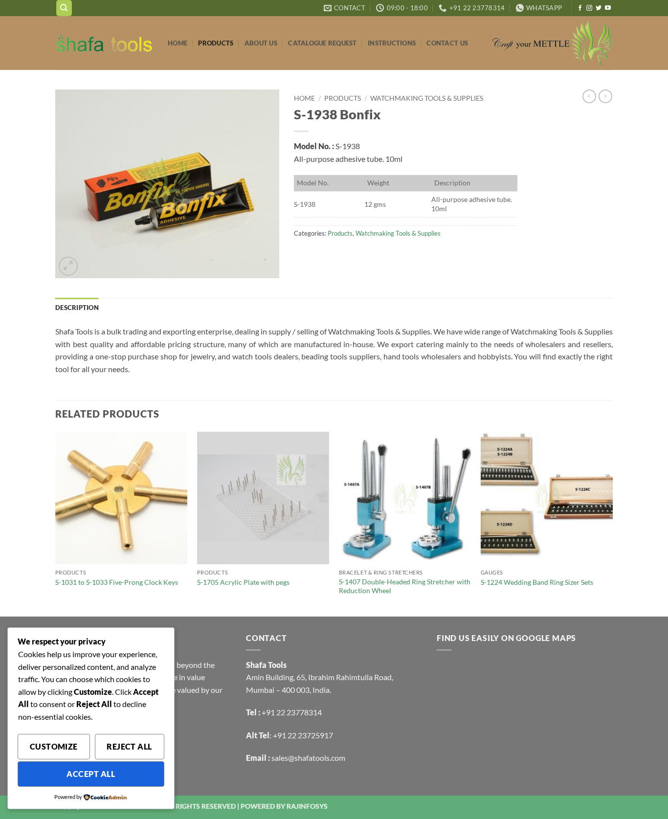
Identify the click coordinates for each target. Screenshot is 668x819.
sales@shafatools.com (308, 757)
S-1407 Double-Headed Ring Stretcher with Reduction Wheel (404, 586)
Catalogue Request (322, 43)
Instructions (392, 43)
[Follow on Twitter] (598, 8)
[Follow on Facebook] (580, 8)
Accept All (91, 774)
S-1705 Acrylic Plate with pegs (243, 582)
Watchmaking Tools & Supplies (426, 98)
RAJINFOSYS (307, 806)
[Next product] (589, 96)
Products (215, 43)
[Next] (612, 523)
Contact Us (447, 43)
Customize (54, 746)
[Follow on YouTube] (608, 8)
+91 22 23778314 (292, 712)
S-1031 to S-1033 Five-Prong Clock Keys (116, 582)
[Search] (64, 8)
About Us (261, 43)
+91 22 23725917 (303, 735)
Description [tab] (77, 307)
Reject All (129, 746)
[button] (68, 266)
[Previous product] (605, 96)
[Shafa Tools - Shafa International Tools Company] (104, 43)
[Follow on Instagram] (589, 8)
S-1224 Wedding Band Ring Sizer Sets (537, 582)
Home (177, 43)
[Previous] (55, 523)
